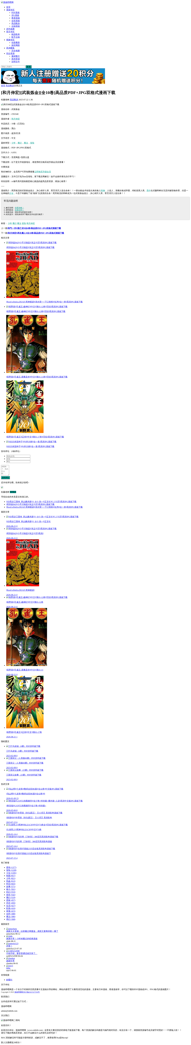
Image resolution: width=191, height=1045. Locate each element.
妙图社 (9, 980)
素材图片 (15, 56)
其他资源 (15, 59)
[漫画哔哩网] (7, 2)
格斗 (10, 889)
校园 (10, 876)
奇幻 (10, 919)
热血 (10, 881)
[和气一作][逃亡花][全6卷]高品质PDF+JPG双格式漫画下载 (34, 228)
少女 (11, 193)
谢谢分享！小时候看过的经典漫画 (21, 939)
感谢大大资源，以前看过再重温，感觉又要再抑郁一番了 (32, 931)
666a (8, 968)
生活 (10, 906)
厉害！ (9, 946)
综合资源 (10, 53)
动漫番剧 (15, 42)
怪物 (103, 190)
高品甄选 (15, 23)
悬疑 (10, 900)
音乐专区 (10, 32)
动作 (10, 914)
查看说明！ (19, 210)
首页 (8, 7)
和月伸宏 (15, 119)
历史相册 (15, 51)
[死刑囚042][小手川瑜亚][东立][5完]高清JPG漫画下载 (30, 504)
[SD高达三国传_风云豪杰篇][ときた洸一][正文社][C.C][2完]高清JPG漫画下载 (41, 501)
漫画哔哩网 (18, 992)
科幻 (10, 892)
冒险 (32, 143)
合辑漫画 (15, 26)
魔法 (26, 143)
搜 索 (29, 67)
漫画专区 (10, 10)
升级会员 (47, 172)
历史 (10, 903)
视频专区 (10, 40)
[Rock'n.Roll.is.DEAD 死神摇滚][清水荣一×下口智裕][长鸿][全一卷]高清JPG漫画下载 (44, 507)
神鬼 (10, 911)
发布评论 (5, 478)
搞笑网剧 (15, 45)
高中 (149, 190)
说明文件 (15, 62)
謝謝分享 (10, 961)
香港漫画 (15, 18)
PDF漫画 (15, 12)
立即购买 (38, 172)
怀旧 (10, 884)
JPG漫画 (15, 15)
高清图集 (10, 48)
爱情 (11, 867)
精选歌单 (15, 34)
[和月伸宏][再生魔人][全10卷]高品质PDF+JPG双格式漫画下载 (35, 233)
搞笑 (10, 895)
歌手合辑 (15, 37)
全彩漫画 (15, 21)
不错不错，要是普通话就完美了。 (21, 953)
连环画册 (10, 29)
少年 (13, 143)
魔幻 (20, 143)
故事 (10, 886)
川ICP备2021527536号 (31, 992)
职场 (10, 908)
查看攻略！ (19, 208)
